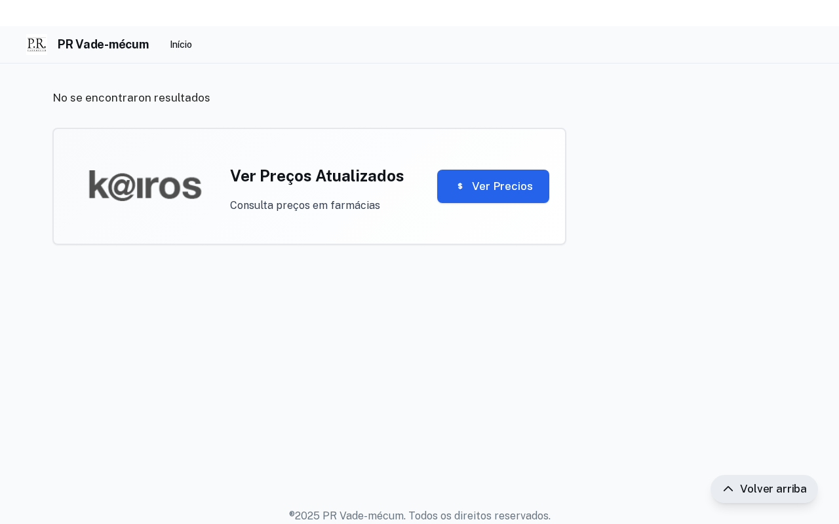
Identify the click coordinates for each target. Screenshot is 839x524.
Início (181, 44)
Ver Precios (502, 186)
